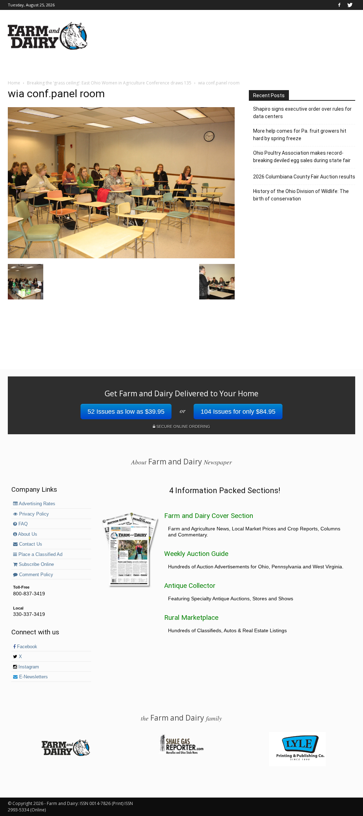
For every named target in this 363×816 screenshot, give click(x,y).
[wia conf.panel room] (121, 256)
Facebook (26, 646)
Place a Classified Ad (39, 554)
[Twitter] (350, 5)
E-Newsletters (33, 676)
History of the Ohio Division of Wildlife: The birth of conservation (301, 195)
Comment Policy (35, 574)
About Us (27, 534)
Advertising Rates (36, 503)
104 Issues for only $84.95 (238, 411)
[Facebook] (339, 5)
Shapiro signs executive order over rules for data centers (302, 112)
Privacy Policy (33, 514)
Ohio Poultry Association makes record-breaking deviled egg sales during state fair (302, 156)
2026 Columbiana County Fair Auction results (304, 177)
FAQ (22, 524)
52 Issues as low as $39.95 (126, 411)
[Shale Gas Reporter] (181, 753)
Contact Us (30, 544)
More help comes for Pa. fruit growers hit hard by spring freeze (299, 134)
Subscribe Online (35, 564)
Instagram (28, 667)
